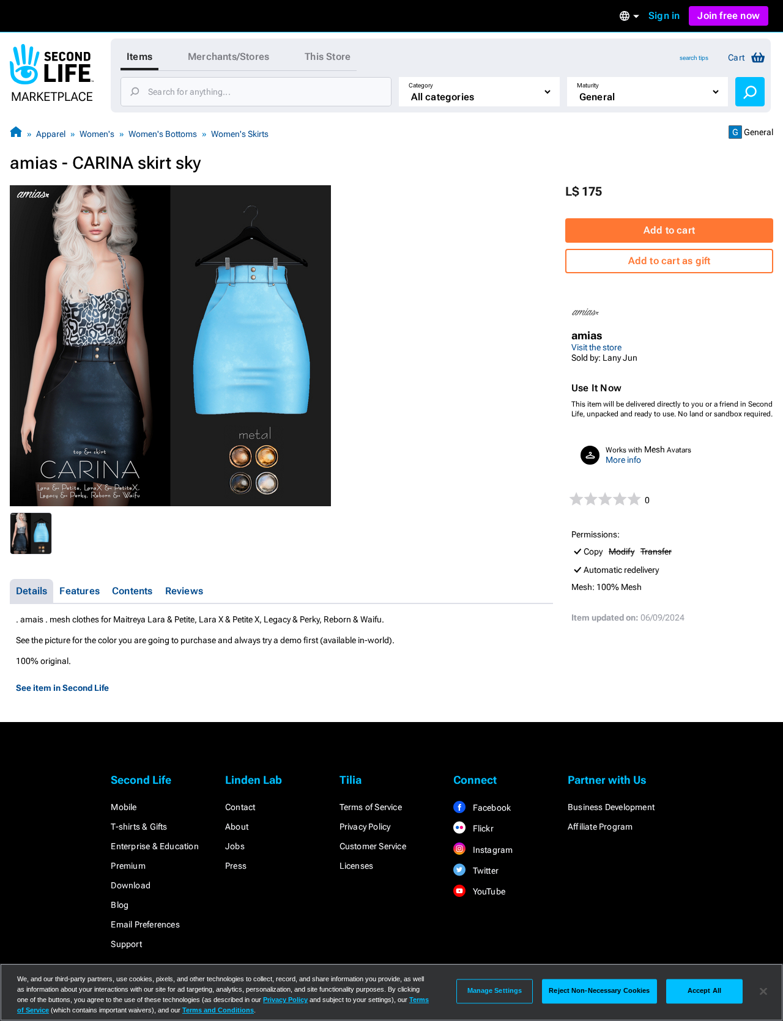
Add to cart (669, 230)
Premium (128, 866)
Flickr (481, 828)
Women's (97, 134)
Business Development (611, 807)
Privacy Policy (365, 826)
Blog (119, 905)
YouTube (487, 891)
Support (126, 944)
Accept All (704, 991)
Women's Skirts (240, 134)
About (236, 826)
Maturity (588, 85)
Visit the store (596, 347)
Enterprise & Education (154, 846)
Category (421, 85)
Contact (240, 807)
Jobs (235, 846)
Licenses (357, 866)
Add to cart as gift (669, 261)
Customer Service (373, 846)
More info (623, 460)
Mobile (123, 807)
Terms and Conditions (218, 1010)
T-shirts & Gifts (139, 826)
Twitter (484, 870)
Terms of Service (371, 807)
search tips (694, 57)
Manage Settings (494, 991)
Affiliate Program (600, 826)
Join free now (728, 15)
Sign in (664, 15)
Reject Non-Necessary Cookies (599, 991)
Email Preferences (145, 924)
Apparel (50, 134)
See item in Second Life (62, 688)
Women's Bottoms (162, 134)
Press (236, 866)
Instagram (491, 850)
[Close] (763, 991)
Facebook (490, 808)
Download (130, 885)
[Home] (16, 133)
